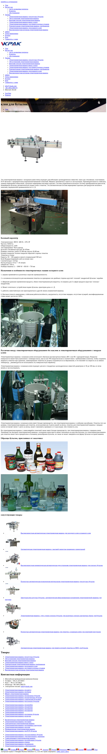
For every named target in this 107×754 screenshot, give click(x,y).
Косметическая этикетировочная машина (19, 720)
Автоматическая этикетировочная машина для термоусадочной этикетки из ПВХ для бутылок (54, 648)
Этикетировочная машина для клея (17, 727)
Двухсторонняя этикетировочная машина (24, 18)
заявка (7, 32)
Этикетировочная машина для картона (19, 707)
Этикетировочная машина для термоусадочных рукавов (29, 24)
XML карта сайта (63, 751)
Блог (6, 37)
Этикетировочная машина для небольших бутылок (23, 740)
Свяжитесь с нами (11, 39)
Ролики (7, 35)
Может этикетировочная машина (17, 694)
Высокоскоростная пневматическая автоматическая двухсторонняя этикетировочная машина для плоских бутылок (62, 565)
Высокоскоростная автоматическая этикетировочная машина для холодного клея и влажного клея (56, 533)
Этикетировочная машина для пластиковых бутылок (24, 734)
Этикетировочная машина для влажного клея (25, 28)
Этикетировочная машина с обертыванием (20, 746)
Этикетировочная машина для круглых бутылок (26, 16)
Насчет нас (9, 7)
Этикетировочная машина (14, 712)
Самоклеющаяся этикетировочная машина (20, 738)
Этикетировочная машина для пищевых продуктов (23, 725)
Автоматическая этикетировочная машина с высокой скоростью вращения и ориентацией (53, 549)
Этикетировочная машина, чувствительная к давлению (25, 736)
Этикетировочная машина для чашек (18, 721)
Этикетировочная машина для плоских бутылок (22, 701)
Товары (7, 15)
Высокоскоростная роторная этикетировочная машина (28, 30)
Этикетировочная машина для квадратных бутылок (23, 697)
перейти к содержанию (9, 2)
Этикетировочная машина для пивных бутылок (22, 714)
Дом (6, 5)
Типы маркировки (11, 33)
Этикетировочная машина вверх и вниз (23, 22)
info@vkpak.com (11, 86)
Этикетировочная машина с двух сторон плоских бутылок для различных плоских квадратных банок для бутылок (61, 616)
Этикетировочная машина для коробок (19, 705)
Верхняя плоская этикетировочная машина (24, 20)
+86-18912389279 (11, 88)
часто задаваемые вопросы (18, 9)
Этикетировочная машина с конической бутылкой (23, 699)
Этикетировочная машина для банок (18, 692)
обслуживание (14, 13)
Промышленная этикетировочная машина (20, 729)
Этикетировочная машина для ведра (18, 716)
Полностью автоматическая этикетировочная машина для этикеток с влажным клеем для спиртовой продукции (61, 632)
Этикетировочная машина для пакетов (19, 709)
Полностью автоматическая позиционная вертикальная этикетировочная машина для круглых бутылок (58, 581)
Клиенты (12, 11)
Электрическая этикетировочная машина (19, 723)
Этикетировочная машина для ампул (18, 690)
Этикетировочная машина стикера (17, 742)
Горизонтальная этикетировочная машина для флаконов (29, 26)
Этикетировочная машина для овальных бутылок (22, 696)
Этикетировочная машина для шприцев (19, 744)
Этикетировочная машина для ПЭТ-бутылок (21, 731)
